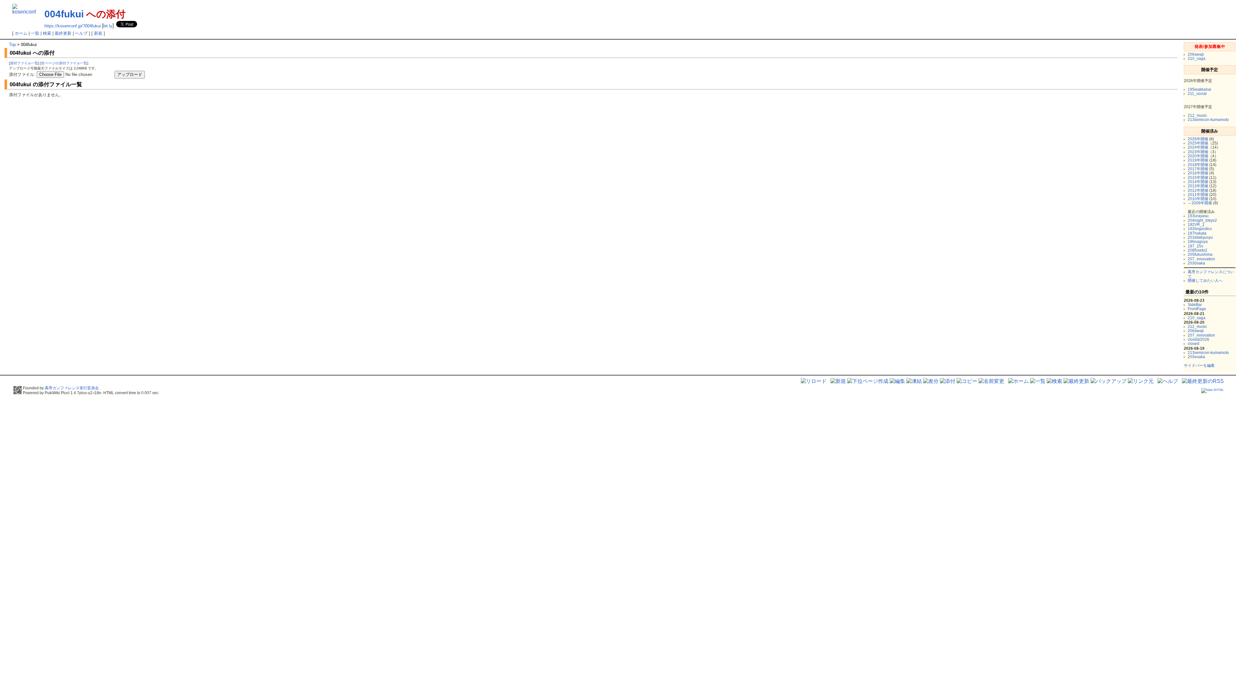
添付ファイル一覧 (24, 63)
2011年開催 (1198, 194)
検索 (47, 33)
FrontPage (1197, 309)
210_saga (1196, 58)
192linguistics (1200, 229)
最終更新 (63, 33)
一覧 (35, 33)
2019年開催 (1198, 160)
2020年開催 (1198, 156)
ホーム (21, 33)
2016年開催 (1198, 173)
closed (1193, 343)
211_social (1197, 93)
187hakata (1197, 233)
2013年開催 (1198, 186)
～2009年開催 (1200, 203)
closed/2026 (1198, 339)
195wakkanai (1199, 89)
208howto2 (1197, 250)
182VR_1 (1196, 224)
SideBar (1195, 304)
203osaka (1196, 263)
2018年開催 (1198, 164)
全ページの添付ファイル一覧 (64, 63)
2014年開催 (1198, 182)
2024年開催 (1198, 147)
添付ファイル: (22, 74)
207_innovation (1201, 259)
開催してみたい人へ (1205, 280)
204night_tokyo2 (1202, 220)
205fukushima (1200, 254)
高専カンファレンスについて (1211, 274)
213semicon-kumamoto (1208, 119)
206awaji (1196, 54)
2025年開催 (1198, 143)
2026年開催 (1198, 139)
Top (12, 44)
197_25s (1195, 246)
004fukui (64, 14)
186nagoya (1198, 241)
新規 (98, 33)
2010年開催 (1198, 199)
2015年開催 (1198, 177)
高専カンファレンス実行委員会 (72, 388)
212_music (1197, 115)
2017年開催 (1198, 169)
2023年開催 (1198, 152)
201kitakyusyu (1200, 237)
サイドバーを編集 (1199, 365)
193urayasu (1198, 216)
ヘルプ (81, 33)
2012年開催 (1198, 190)
